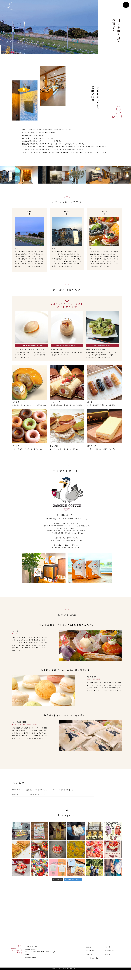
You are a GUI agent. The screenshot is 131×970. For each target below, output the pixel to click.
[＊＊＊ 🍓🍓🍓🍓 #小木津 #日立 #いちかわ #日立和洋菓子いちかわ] (39, 849)
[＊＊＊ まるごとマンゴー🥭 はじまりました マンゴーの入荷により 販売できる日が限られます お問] (76, 849)
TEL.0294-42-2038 (31, 957)
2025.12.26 (16, 790)
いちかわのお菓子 (110, 951)
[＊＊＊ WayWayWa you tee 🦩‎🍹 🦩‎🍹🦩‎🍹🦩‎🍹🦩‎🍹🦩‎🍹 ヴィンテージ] (57, 867)
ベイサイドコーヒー (110, 947)
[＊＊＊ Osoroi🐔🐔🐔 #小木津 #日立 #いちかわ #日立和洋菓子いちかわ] (94, 867)
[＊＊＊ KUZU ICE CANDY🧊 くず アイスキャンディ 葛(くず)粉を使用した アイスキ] (113, 831)
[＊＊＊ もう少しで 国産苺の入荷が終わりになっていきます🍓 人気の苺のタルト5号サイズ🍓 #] (57, 849)
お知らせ (107, 954)
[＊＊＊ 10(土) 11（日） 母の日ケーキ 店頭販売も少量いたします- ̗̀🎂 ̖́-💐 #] (94, 849)
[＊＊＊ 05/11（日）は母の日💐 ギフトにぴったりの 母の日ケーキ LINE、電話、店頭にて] (113, 849)
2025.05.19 (16, 794)
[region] (65, 27)
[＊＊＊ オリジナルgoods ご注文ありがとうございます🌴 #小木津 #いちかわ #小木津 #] (57, 831)
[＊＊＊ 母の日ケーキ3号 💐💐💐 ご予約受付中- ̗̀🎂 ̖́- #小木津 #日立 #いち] (21, 867)
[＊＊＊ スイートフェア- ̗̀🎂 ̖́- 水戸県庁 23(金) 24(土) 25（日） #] (21, 831)
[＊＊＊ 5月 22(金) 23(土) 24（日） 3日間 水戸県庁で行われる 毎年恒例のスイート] (39, 831)
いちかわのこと (91, 951)
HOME (88, 947)
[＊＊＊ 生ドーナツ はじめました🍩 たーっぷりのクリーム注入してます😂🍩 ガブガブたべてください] (94, 831)
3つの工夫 (89, 954)
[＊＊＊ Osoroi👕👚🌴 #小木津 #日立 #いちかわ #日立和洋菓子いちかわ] (113, 867)
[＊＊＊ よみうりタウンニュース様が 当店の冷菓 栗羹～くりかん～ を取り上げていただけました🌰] (76, 867)
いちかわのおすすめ (92, 958)
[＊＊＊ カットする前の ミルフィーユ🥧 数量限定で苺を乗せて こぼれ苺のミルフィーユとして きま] (21, 849)
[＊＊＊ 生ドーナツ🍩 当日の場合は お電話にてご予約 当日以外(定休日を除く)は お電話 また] (76, 831)
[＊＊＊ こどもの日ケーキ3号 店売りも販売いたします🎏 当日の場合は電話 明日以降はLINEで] (39, 867)
